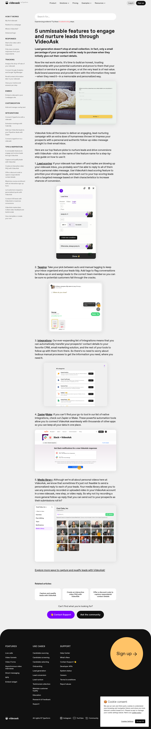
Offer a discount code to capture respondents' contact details (13, 174)
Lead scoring (44, 163)
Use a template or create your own (13, 217)
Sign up (141, 3)
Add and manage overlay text (15, 107)
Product (53, 3)
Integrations (44, 340)
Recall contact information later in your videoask (14, 77)
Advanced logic (10, 33)
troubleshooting (64, 22)
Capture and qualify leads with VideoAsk (14, 161)
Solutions (63, 3)
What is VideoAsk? (11, 29)
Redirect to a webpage (13, 25)
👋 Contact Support (61, 614)
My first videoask (11, 21)
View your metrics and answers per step (13, 84)
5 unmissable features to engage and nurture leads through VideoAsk (14, 153)
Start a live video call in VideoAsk (13, 44)
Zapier (41, 414)
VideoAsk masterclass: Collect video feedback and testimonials (14, 209)
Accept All (140, 721)
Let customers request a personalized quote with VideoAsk (13, 192)
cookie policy (136, 713)
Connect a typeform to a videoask (13, 140)
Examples (86, 3)
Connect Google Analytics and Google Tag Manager (14, 71)
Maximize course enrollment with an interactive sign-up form (15, 183)
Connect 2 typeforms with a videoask (15, 118)
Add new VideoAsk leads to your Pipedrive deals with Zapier (14, 132)
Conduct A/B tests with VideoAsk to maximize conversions (13, 201)
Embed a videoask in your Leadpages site (14, 96)
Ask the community (90, 614)
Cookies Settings (127, 721)
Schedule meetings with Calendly (13, 124)
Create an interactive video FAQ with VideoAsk (14, 167)
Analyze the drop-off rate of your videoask (15, 65)
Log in (130, 3)
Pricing (75, 3)
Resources (99, 3)
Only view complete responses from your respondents (12, 51)
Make (49, 414)
